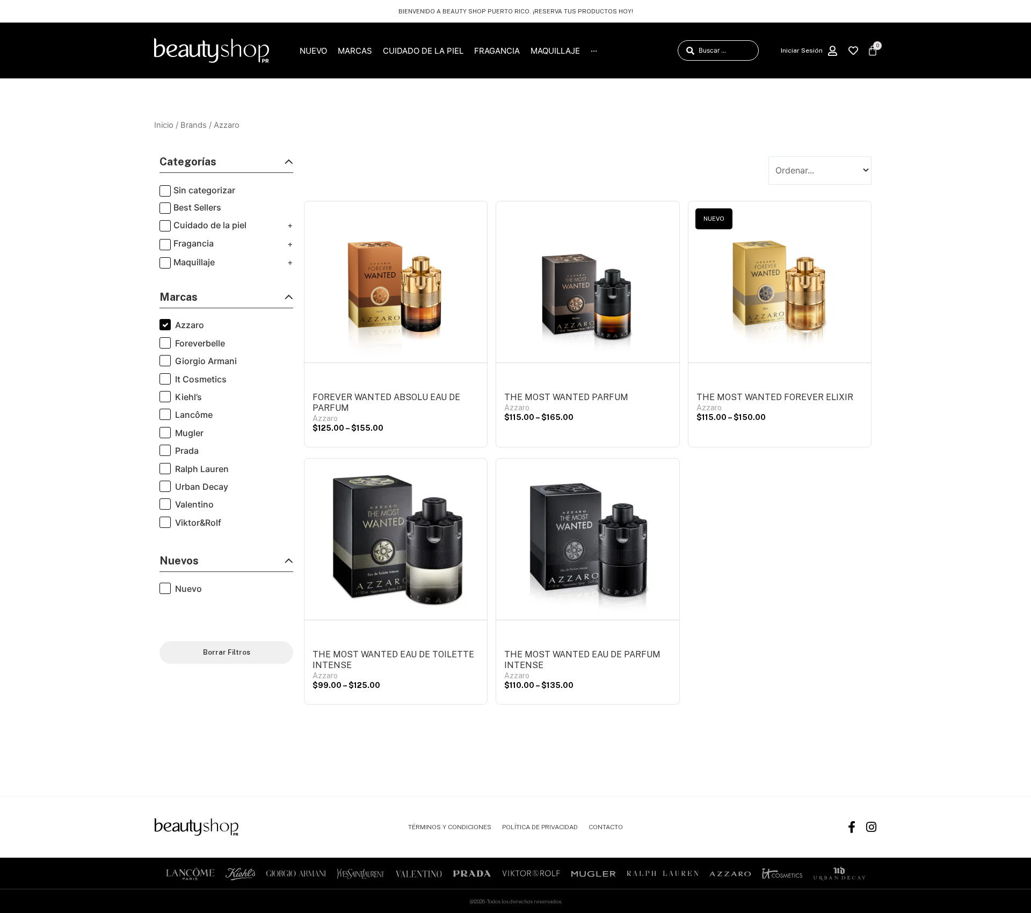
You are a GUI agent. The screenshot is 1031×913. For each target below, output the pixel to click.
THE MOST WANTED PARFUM (566, 397)
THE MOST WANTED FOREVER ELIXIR (774, 397)
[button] (226, 164)
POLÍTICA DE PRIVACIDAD (540, 827)
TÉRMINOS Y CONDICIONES (449, 827)
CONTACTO (606, 827)
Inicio (163, 125)
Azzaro (325, 418)
